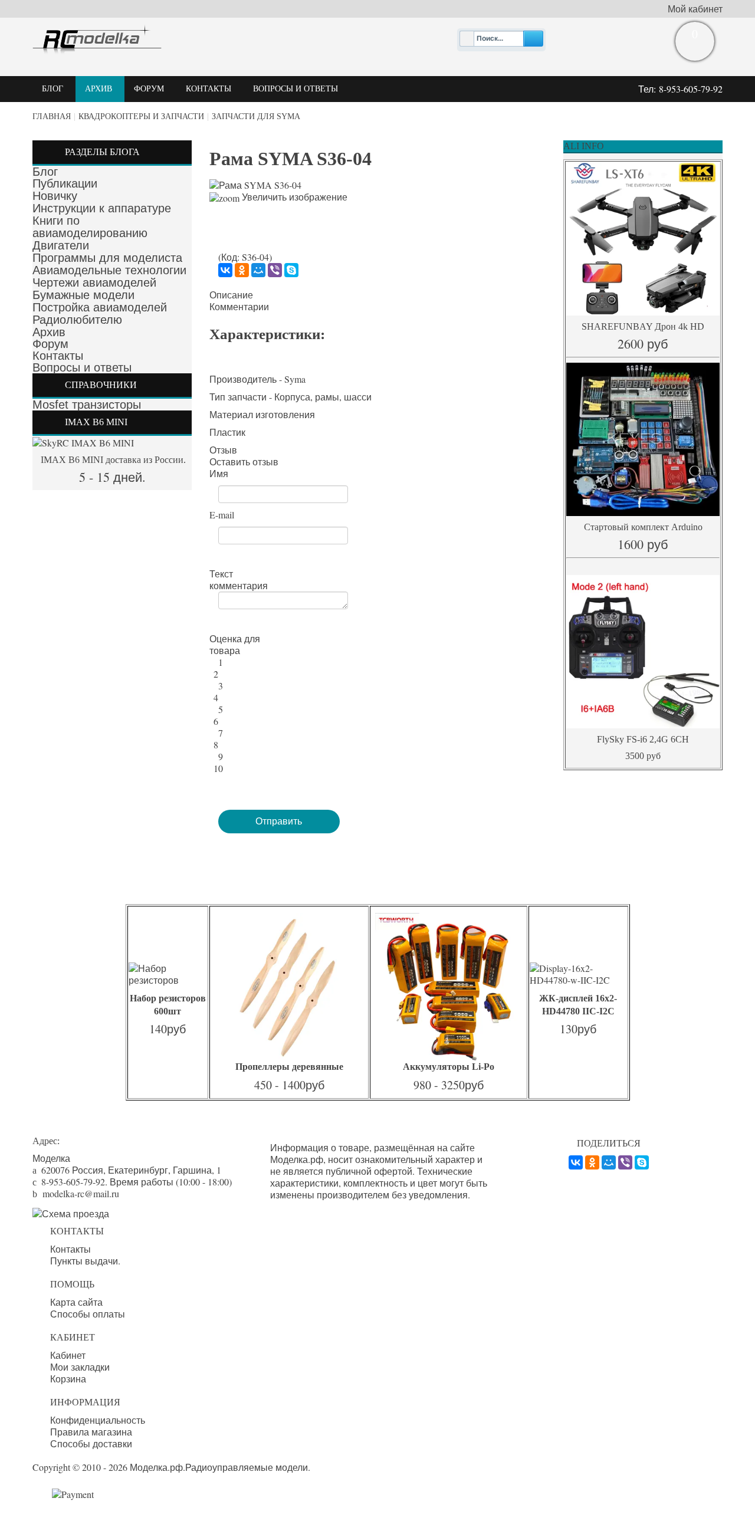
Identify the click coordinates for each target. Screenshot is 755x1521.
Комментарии (239, 307)
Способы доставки (91, 1444)
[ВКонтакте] (225, 270)
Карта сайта (76, 1302)
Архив (48, 332)
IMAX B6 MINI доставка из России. (112, 460)
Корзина (68, 1379)
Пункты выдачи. (85, 1261)
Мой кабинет (695, 9)
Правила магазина (91, 1432)
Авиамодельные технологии (109, 270)
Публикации (64, 183)
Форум (50, 344)
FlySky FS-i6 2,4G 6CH (643, 739)
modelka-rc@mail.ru (80, 1193)
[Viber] (275, 270)
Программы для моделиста (107, 257)
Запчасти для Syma (256, 116)
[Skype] (291, 270)
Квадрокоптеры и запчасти (141, 116)
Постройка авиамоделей (99, 307)
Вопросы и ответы (82, 367)
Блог (45, 172)
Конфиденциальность (97, 1420)
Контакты (57, 356)
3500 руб (643, 756)
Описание (231, 295)
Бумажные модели (83, 294)
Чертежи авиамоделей (94, 282)
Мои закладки (80, 1367)
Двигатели (60, 245)
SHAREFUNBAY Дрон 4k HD (643, 326)
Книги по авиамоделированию (89, 226)
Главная (51, 116)
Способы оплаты (87, 1314)
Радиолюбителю (77, 319)
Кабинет (68, 1355)
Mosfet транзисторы (86, 404)
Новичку (54, 195)
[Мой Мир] (258, 270)
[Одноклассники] (242, 270)
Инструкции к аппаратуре (101, 208)
